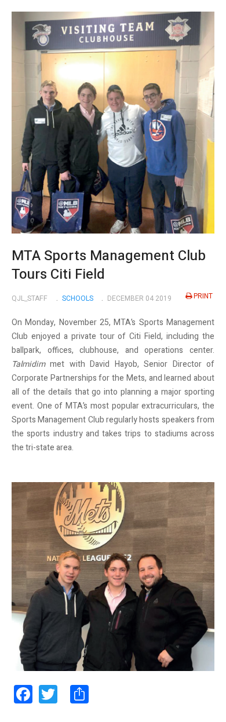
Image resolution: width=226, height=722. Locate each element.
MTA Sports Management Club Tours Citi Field (109, 265)
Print (203, 296)
